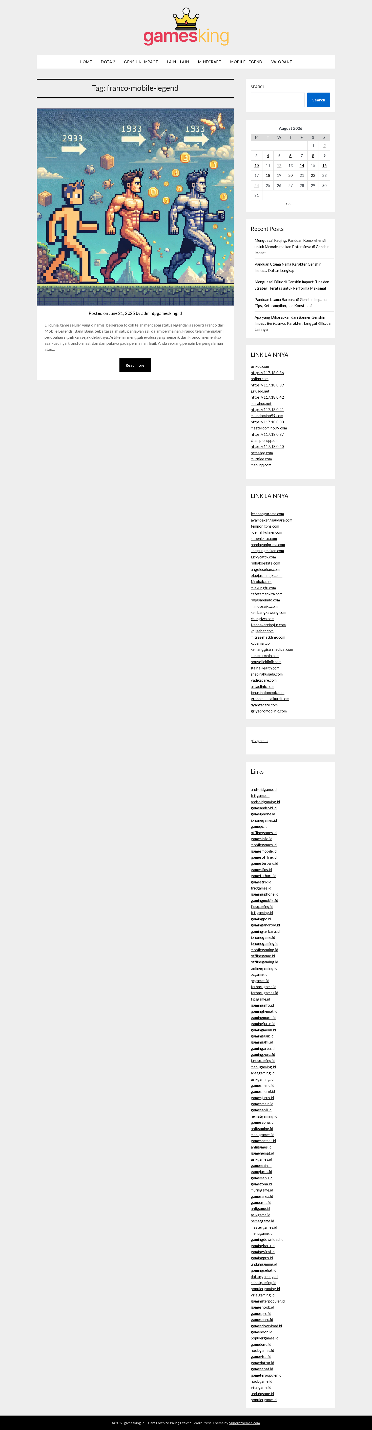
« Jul (289, 203)
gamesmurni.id (263, 1091)
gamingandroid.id (265, 925)
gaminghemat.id (264, 1011)
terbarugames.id (264, 992)
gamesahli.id (261, 1110)
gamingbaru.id (263, 1245)
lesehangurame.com (267, 513)
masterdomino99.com (269, 428)
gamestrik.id (261, 882)
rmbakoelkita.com (265, 563)
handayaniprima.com (268, 544)
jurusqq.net (260, 391)
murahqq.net (261, 403)
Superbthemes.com (244, 1423)
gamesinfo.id (261, 838)
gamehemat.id (262, 1153)
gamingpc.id (261, 919)
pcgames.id (260, 980)
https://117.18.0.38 (267, 422)
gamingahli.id (262, 1042)
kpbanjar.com (262, 643)
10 (256, 165)
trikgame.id (260, 795)
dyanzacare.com (264, 705)
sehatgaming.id (263, 1282)
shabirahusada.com (267, 674)
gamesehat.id (262, 1369)
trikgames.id (261, 888)
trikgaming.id (262, 912)
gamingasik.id (262, 1036)
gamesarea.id (262, 1196)
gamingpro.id (262, 1257)
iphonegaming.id (264, 943)
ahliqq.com (259, 378)
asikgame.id (260, 1214)
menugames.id (262, 1134)
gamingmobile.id (264, 900)
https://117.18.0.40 (267, 446)
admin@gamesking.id (161, 313)
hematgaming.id (264, 1116)
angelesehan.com (265, 569)
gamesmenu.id (262, 1085)
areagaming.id (263, 1073)
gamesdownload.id (266, 1326)
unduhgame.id (262, 1393)
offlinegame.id (263, 956)
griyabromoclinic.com (269, 711)
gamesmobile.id (264, 851)
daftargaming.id (264, 1276)
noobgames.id (262, 1350)
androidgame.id (264, 789)
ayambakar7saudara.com (271, 520)
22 (313, 175)
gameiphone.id (263, 814)
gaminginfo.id (262, 1005)
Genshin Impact (141, 61)
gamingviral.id (263, 1251)
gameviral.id (261, 1356)
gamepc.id (259, 826)
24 (256, 185)
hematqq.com (262, 452)
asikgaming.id (262, 1079)
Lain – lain (178, 61)
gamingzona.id (263, 1054)
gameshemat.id (263, 1140)
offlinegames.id (264, 832)
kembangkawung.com (268, 612)
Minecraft (209, 61)
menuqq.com (261, 465)
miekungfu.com (263, 588)
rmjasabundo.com (265, 600)
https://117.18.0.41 (267, 409)
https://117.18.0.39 (267, 385)
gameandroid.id (264, 808)
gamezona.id (261, 1184)
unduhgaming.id (264, 1264)
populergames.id (264, 1338)
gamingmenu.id (263, 1030)
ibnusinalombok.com (267, 692)
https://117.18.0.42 (267, 397)
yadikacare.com (264, 680)
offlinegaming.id (264, 962)
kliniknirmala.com (265, 655)
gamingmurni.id (263, 1017)
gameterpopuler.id (266, 1375)
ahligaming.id (262, 1128)
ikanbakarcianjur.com (268, 624)
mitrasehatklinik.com (268, 637)
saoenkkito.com (264, 538)
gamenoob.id (261, 1332)
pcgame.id (259, 974)
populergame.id (264, 1399)
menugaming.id (263, 1067)
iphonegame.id (263, 937)
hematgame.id (262, 1221)
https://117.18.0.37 (267, 434)
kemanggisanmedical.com (272, 649)
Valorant (281, 61)
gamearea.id (261, 1202)
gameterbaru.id (263, 875)
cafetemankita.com (266, 594)
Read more (135, 365)
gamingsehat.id (263, 1270)
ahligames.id (261, 1147)
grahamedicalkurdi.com (270, 698)
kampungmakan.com (267, 550)
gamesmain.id (262, 1103)
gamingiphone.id (264, 894)
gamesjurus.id (262, 1097)
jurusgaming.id (263, 1060)
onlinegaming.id (264, 968)
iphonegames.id (264, 820)
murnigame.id (262, 1190)
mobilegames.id (264, 844)
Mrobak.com (261, 581)
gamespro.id (261, 1313)
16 (324, 165)
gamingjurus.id (263, 1023)
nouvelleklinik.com (266, 661)
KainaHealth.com (265, 668)
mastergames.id (264, 1227)
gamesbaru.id (262, 1319)
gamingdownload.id (267, 1239)
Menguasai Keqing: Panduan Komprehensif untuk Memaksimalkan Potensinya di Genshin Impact (292, 246)
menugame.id (262, 1233)
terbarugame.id (263, 986)
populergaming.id (265, 1288)
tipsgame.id (260, 999)
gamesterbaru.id (264, 863)
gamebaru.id (261, 1344)
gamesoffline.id (264, 857)
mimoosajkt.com (264, 606)
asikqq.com (260, 366)
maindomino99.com (267, 415)
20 (290, 175)
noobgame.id (261, 1381)
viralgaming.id (263, 1295)
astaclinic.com (262, 686)
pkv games (259, 740)
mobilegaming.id (264, 949)
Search (258, 86)
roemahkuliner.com (266, 532)
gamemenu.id (262, 1178)
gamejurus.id (261, 1171)
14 (302, 165)
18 (268, 175)
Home (86, 61)
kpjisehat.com (262, 631)
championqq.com (264, 440)
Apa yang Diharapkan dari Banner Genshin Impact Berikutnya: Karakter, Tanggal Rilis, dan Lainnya (294, 323)
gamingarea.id (263, 1048)
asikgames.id (261, 1159)
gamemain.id (261, 1165)
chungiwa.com (262, 618)
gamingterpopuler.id (268, 1301)
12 (279, 165)
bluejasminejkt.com (266, 575)
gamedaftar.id (262, 1362)
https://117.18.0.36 (267, 372)
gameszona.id (262, 1122)
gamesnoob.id (262, 1307)
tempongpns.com (265, 526)
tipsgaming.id (262, 906)
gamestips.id (261, 869)
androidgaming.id (265, 801)
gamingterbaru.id (265, 931)
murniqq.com (261, 459)
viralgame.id (261, 1387)
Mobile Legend (246, 61)
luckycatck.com (263, 557)
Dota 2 (108, 61)
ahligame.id (260, 1208)
